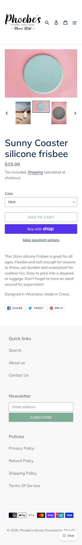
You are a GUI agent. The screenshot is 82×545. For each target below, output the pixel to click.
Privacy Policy (21, 448)
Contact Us (19, 375)
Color (9, 193)
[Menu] (74, 22)
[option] (23, 113)
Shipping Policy (23, 473)
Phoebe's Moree (32, 530)
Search (15, 350)
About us (17, 362)
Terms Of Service (24, 485)
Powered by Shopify (60, 530)
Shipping (35, 172)
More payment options (41, 240)
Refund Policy (21, 460)
